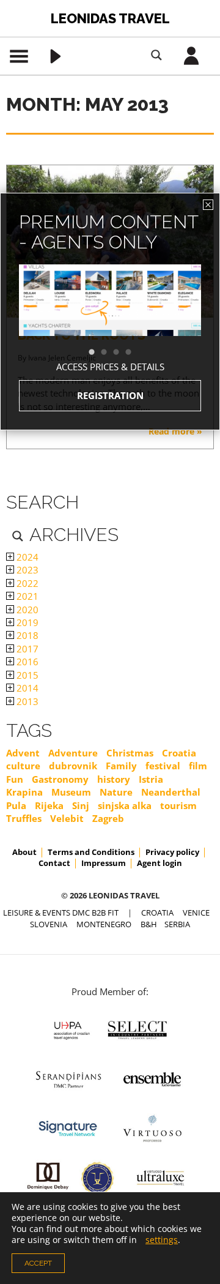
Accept (38, 1263)
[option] (110, 322)
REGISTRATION (110, 395)
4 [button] (134, 352)
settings (161, 1239)
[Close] (208, 205)
